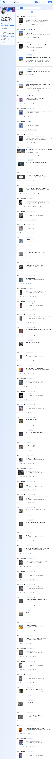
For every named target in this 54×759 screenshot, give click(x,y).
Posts (21, 7)
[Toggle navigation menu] (1, 2)
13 (27, 566)
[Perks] (36, 2)
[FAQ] (12, 2)
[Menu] (39, 8)
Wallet (37, 7)
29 (27, 630)
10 (27, 399)
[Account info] (13, 8)
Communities (31, 7)
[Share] (38, 24)
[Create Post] (42, 2)
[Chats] (39, 2)
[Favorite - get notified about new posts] (6, 25)
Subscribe (4, 42)
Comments (26, 7)
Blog (18, 7)
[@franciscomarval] (18, 16)
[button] (7, 29)
